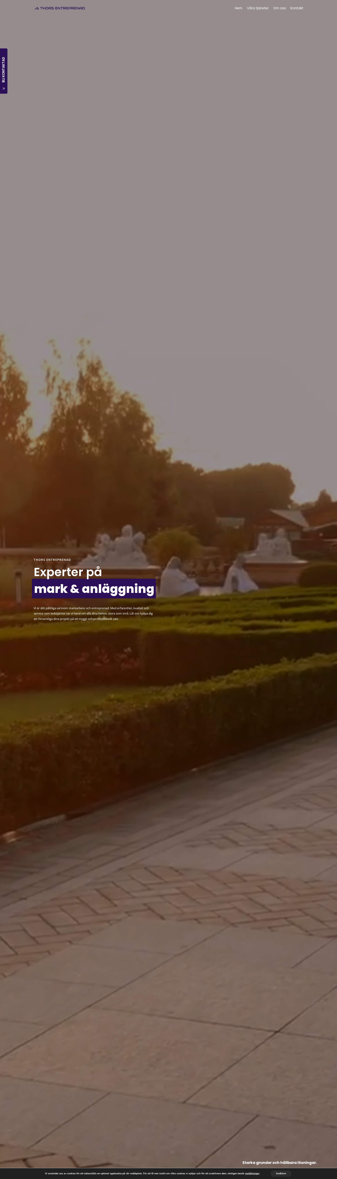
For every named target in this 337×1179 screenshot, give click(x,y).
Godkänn (281, 1173)
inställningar (252, 1173)
